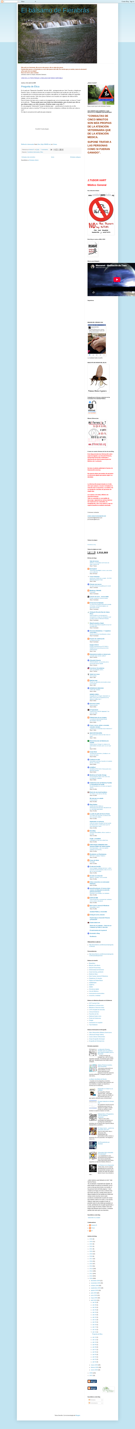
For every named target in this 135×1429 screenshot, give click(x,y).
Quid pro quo (93, 680)
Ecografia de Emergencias (96, 1041)
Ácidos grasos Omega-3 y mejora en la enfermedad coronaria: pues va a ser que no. (100, 746)
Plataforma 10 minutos (95, 978)
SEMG (91, 987)
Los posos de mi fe (94, 640)
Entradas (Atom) (33, 160)
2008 (91, 1373)
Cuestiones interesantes (33, 152)
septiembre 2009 (96, 1288)
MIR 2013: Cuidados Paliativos (97, 855)
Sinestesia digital (94, 989)
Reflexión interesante (27, 144)
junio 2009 (94, 1295)
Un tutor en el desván (96, 876)
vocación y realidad (94, 995)
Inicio (52, 157)
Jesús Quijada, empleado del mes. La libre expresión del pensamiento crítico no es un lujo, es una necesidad (101, 870)
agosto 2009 (94, 1290)
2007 (91, 1375)
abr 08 (94, 1347)
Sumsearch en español (95, 1022)
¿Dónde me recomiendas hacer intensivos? (101, 728)
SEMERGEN (92, 982)
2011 (91, 1273)
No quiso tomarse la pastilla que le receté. (100, 586)
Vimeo (55, 144)
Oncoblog (92, 831)
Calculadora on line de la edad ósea (99, 840)
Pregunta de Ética (30, 86)
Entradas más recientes (28, 157)
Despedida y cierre (94, 907)
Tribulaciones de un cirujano (98, 717)
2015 (91, 1263)
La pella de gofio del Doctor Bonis (100, 814)
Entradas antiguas (75, 157)
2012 (91, 1271)
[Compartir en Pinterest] (62, 150)
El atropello (92, 592)
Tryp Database (93, 1024)
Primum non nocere (96, 584)
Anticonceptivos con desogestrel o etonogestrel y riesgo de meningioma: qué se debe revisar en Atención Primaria (100, 617)
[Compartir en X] (58, 150)
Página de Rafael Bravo (96, 980)
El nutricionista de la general (98, 930)
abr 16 (94, 1329)
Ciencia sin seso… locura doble (99, 596)
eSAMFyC (93, 767)
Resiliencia (93, 936)
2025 (91, 1241)
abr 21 (94, 1319)
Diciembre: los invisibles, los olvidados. (100, 893)
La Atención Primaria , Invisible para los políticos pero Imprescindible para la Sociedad (105, 1052)
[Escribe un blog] (56, 150)
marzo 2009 (94, 1365)
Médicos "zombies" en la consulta (98, 877)
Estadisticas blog (92, 544)
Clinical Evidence (94, 1012)
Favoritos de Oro (94, 1014)
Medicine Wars (93, 974)
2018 (91, 1256)
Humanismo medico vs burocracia (100, 654)
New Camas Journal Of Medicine (99, 905)
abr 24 (94, 1312)
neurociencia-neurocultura (96, 993)
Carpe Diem (93, 752)
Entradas (92, 1400)
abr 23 (94, 1314)
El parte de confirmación (97, 639)
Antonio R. (94, 1225)
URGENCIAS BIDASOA (97, 688)
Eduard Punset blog (95, 967)
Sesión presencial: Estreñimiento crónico (100, 634)
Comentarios (94, 1403)
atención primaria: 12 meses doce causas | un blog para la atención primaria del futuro (100, 890)
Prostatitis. (92, 862)
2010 (91, 1276)
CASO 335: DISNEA (95, 689)
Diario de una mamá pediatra (98, 792)
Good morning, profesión (96, 972)
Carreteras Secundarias (97, 668)
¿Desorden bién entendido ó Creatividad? (105, 1153)
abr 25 (94, 1310)
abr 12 (94, 1339)
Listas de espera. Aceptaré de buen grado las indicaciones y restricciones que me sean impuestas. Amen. (100, 825)
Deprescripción (94, 705)
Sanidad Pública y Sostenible (98, 911)
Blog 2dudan (93, 804)
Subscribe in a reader (94, 1217)
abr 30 (94, 1302)
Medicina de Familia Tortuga (98, 775)
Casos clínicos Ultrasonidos (97, 1036)
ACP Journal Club (94, 1003)
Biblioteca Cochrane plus (96, 1005)
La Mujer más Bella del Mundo (98, 1079)
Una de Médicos (94, 991)
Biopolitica (92, 963)
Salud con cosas (95, 674)
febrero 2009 (95, 1367)
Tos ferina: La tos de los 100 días (98, 793)
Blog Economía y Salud (97, 623)
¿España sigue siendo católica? (98, 655)
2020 (91, 1251)
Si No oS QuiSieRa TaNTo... (97, 669)
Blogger (78, 1415)
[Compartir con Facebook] (60, 150)
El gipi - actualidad (95, 838)
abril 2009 (94, 1300)
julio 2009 (94, 1293)
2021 (91, 1249)
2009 (91, 1278)
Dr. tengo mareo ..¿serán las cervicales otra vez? (106, 1128)
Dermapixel (93, 569)
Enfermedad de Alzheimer (96, 969)
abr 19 (94, 1324)
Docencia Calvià (95, 703)
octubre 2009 (95, 1285)
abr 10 (94, 1342)
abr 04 (94, 1357)
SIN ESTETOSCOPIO (96, 733)
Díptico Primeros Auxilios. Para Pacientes (105, 1065)
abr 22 (94, 1317)
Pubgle (91, 1020)
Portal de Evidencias (95, 1018)
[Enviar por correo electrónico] (54, 150)
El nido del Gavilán (95, 866)
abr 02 (94, 1362)
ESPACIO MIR (94, 898)
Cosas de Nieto (94, 860)
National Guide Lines (95, 1016)
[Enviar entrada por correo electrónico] (51, 149)
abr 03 (94, 1359)
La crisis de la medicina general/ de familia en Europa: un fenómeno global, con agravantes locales (100, 606)
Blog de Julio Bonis (94, 965)
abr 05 (94, 1354)
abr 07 (94, 1349)
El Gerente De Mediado (96, 603)
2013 (91, 1268)
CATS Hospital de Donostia (97, 1009)
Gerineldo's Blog (95, 933)
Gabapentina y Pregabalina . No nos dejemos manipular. (106, 1115)
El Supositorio (94, 710)
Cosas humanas (95, 576)
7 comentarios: (45, 149)
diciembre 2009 (95, 1280)
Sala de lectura (94, 561)
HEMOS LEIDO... (94, 694)
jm (92, 1230)
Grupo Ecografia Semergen (97, 1039)
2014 (91, 1266)
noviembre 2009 (96, 1283)
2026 (91, 1239)
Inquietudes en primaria (97, 821)
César (93, 1228)
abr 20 (94, 1322)
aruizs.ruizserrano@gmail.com (97, 516)
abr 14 (94, 1332)
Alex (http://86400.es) (44, 144)
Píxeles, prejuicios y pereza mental (99, 598)
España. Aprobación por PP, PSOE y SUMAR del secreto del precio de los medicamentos (99, 648)
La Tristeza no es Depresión (106, 1165)
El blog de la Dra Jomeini (97, 915)
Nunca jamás (93, 675)
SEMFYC (91, 985)
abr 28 (94, 1305)
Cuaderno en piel (95, 759)
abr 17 (94, 1327)
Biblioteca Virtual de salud (96, 1007)
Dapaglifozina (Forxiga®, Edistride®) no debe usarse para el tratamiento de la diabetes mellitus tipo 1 (100, 697)
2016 (91, 1261)
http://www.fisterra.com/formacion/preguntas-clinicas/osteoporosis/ (101, 954)
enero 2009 (94, 1370)
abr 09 (94, 1344)
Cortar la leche (93, 800)
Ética (41, 152)
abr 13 (94, 1337)
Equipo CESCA (94, 645)
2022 (91, 1246)
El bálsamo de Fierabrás (55, 10)
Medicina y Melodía (95, 590)
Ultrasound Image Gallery (96, 1034)
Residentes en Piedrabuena (98, 854)
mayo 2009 (94, 1298)
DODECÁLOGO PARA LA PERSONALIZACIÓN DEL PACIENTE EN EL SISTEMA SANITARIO (100, 807)
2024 (91, 1244)
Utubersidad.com (95, 922)
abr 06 (94, 1352)
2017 (91, 1258)
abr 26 (94, 1307)
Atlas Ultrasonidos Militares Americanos (100, 1032)
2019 (91, 1254)
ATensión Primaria (95, 660)
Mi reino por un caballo (96, 798)
